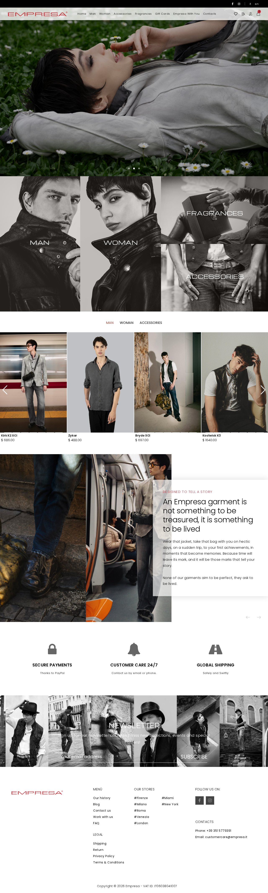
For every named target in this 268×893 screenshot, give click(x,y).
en (257, 4)
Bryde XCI (8, 435)
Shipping (99, 843)
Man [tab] (109, 322)
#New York (170, 804)
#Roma (140, 810)
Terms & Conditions (108, 862)
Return (98, 850)
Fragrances (143, 14)
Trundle (208, 435)
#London (141, 823)
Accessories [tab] (151, 322)
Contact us (102, 810)
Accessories (123, 14)
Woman (105, 14)
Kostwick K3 (77, 435)
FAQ (96, 823)
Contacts (209, 14)
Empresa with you (186, 14)
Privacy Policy (103, 856)
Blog (96, 804)
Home (81, 14)
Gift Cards (162, 14)
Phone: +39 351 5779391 (213, 831)
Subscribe (194, 757)
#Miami (168, 798)
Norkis (140, 435)
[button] (252, 88)
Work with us (103, 817)
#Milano (140, 804)
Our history (102, 798)
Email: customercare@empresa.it (221, 837)
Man (93, 14)
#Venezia (141, 817)
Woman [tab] (126, 322)
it (250, 4)
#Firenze (141, 798)
